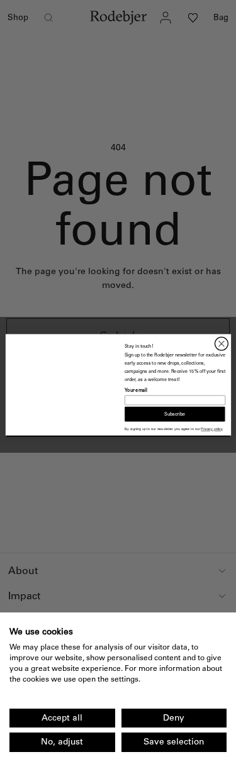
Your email (136, 389)
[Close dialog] (221, 343)
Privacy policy (211, 429)
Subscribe (174, 413)
